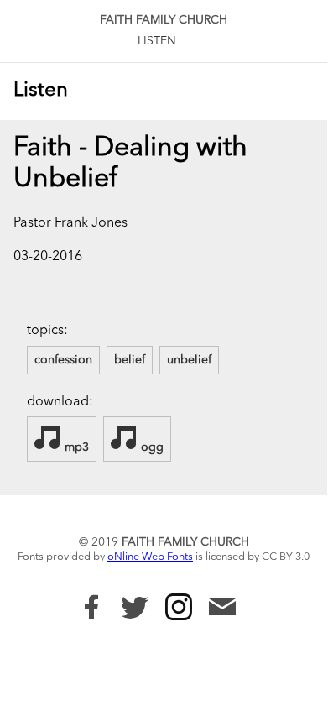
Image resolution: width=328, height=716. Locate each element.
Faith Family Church (163, 20)
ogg (151, 447)
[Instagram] (178, 606)
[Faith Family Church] (91, 606)
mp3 (75, 447)
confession (63, 360)
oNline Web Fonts (150, 556)
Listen (157, 41)
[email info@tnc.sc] (222, 609)
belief (129, 360)
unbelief (189, 360)
